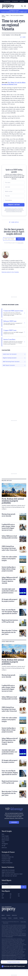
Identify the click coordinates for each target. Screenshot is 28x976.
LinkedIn (15, 918)
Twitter (10, 918)
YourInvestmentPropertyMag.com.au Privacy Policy (13, 210)
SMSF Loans (24, 11)
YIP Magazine (15, 1)
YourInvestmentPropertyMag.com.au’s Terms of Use (14, 209)
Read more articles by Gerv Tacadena (10, 272)
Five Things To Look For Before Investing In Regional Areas (13, 83)
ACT (19, 894)
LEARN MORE (14, 822)
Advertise (22, 1)
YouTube (21, 918)
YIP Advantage (7, 1)
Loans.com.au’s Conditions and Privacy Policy (14, 211)
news (7, 15)
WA (10, 894)
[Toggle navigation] (24, 6)
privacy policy (20, 242)
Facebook (4, 918)
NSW (3, 894)
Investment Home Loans (12, 11)
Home (3, 15)
